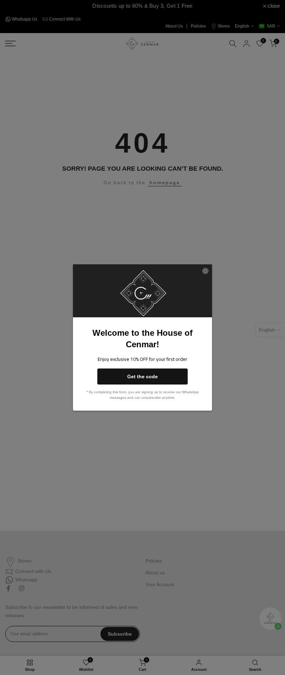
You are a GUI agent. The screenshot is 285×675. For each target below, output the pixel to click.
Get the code (142, 376)
